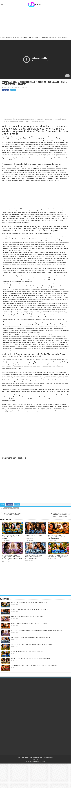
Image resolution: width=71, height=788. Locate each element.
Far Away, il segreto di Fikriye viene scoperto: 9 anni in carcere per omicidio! (35, 537)
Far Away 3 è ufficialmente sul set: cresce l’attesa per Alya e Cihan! (58, 556)
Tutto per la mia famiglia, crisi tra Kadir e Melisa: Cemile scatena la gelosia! (12, 537)
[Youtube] (38, 759)
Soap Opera (9, 37)
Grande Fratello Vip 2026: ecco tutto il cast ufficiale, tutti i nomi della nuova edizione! (31, 644)
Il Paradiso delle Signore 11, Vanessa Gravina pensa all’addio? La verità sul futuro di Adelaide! (34, 665)
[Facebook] (34, 759)
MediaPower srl (28, 757)
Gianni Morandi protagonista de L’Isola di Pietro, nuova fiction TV (12, 513)
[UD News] (35, 4)
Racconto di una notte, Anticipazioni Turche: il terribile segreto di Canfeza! (57, 537)
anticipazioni (8, 508)
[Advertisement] (35, 21)
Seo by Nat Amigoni (48, 757)
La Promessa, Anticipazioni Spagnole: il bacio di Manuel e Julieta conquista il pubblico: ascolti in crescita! (12, 557)
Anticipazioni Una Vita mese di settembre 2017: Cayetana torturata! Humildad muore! (59, 514)
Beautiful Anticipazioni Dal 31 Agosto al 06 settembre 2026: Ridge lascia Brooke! (34, 556)
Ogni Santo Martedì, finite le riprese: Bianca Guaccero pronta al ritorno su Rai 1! (30, 658)
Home (3, 37)
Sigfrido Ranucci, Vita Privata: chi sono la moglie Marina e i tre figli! (27, 616)
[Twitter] (36, 759)
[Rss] (33, 759)
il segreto (15, 508)
